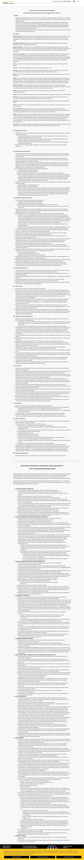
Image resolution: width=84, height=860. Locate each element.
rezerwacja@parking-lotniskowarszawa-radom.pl (29, 637)
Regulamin (65, 847)
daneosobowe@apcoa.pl (48, 794)
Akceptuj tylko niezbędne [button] (42, 857)
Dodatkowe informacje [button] (69, 857)
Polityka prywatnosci (67, 846)
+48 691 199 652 (6, 847)
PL (77, 1)
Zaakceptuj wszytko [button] (16, 857)
